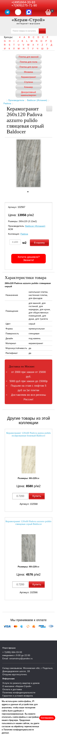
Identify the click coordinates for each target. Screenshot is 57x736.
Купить (36, 496)
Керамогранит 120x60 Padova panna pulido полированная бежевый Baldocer (28, 434)
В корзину (39, 242)
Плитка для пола (28, 62)
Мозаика (28, 72)
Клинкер (28, 87)
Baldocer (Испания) (37, 100)
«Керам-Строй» (28, 19)
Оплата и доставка (12, 689)
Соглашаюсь (47, 718)
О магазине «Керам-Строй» (16, 686)
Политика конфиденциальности (18, 692)
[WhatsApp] (18, 12)
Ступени (28, 82)
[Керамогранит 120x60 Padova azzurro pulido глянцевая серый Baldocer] (28, 548)
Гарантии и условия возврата (17, 695)
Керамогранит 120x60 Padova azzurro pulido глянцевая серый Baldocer (28, 522)
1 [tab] (29, 192)
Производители (16, 100)
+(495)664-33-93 (23, 2)
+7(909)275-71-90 (24, 5)
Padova (7, 103)
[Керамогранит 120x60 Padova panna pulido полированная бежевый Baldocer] (28, 459)
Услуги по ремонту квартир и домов (20, 683)
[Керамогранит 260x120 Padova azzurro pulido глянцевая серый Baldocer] (28, 163)
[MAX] (29, 12)
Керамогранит (28, 77)
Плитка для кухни (28, 67)
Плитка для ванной (28, 56)
